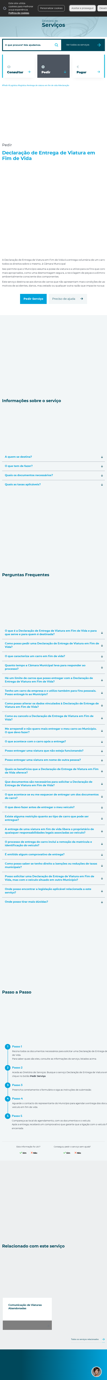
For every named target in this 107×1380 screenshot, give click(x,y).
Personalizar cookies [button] (51, 8)
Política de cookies (18, 13)
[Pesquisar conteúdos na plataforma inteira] (56, 45)
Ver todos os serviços (77, 45)
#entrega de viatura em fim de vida (42, 85)
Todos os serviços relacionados (85, 1339)
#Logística (12, 85)
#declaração (63, 85)
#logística (22, 85)
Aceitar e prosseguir (82, 8)
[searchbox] (32, 45)
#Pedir (5, 85)
